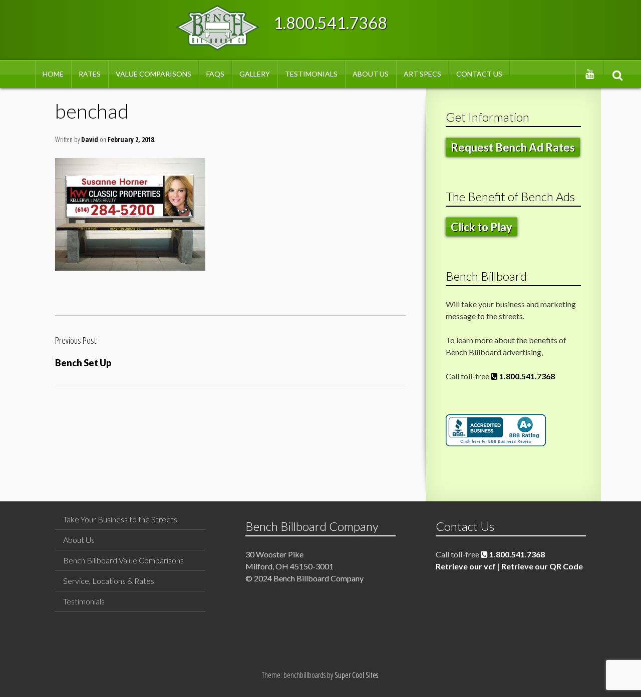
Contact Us (479, 74)
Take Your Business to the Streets (120, 519)
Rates (90, 74)
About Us (371, 74)
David (89, 139)
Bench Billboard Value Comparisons (123, 560)
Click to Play (481, 227)
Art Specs (422, 74)
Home (53, 74)
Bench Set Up (83, 362)
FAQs (215, 74)
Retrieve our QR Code (542, 566)
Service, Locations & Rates (108, 580)
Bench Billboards (218, 28)
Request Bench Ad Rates (513, 147)
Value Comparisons (153, 74)
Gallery (254, 74)
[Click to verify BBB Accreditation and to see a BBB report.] (496, 443)
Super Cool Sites (356, 674)
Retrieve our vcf (466, 566)
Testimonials (311, 74)
